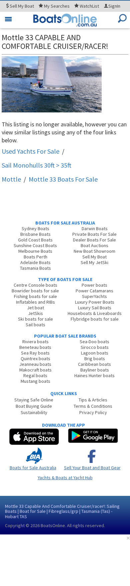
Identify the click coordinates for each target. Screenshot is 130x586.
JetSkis (35, 313)
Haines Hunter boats (94, 375)
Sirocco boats (95, 347)
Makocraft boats (35, 370)
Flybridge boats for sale (95, 319)
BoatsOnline (53, 525)
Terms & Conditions (93, 406)
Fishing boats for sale (35, 296)
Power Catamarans (94, 291)
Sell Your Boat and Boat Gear (92, 468)
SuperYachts (94, 296)
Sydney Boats (35, 228)
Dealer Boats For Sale (94, 240)
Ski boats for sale (35, 319)
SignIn (114, 6)
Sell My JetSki (94, 262)
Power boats (94, 285)
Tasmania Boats (35, 268)
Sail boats (35, 325)
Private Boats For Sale (94, 234)
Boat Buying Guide (34, 406)
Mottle (11, 179)
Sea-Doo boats (94, 342)
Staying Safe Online (33, 400)
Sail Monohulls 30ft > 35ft (36, 165)
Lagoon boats (94, 353)
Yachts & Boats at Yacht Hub (65, 478)
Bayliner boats (94, 370)
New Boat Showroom (94, 251)
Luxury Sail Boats (94, 308)
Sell (21, 6)
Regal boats (35, 375)
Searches (57, 6)
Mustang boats (35, 381)
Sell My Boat (94, 257)
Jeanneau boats (35, 364)
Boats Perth (35, 257)
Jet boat (35, 308)
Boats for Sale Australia (33, 468)
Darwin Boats (95, 228)
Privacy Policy (93, 412)
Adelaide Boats (35, 262)
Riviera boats (35, 342)
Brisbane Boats (35, 234)
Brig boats (94, 359)
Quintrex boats (35, 359)
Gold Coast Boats (35, 240)
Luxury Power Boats (94, 302)
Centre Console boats (35, 285)
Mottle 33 (63, 179)
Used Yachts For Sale (30, 151)
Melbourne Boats (35, 251)
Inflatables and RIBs (35, 302)
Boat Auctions (94, 245)
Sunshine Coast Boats (35, 245)
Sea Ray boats (35, 353)
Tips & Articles (93, 400)
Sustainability (34, 412)
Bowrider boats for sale (35, 291)
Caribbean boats (94, 364)
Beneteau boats (35, 347)
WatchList (89, 6)
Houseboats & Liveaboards (95, 313)
